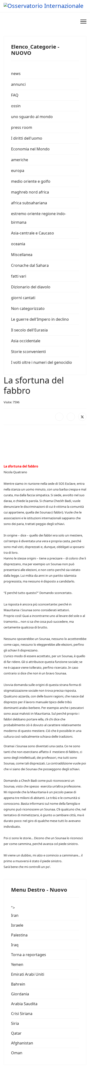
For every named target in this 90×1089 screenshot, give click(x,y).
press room (21, 127)
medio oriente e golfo (30, 181)
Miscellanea (21, 254)
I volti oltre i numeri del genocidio (41, 362)
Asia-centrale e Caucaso (32, 233)
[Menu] (83, 21)
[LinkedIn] (71, 417)
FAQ (14, 95)
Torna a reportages (28, 954)
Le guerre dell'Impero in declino (40, 319)
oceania (18, 243)
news (16, 73)
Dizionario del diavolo (30, 287)
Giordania (20, 994)
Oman (16, 1052)
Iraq (14, 944)
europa (17, 170)
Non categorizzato (28, 308)
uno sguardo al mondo (32, 116)
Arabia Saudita (24, 1003)
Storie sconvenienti (28, 351)
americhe (19, 159)
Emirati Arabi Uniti (27, 974)
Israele (17, 925)
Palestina (19, 935)
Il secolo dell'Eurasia (29, 330)
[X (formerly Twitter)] (82, 417)
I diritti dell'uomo (26, 138)
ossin (16, 105)
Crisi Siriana (21, 1013)
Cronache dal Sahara (30, 265)
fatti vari (18, 276)
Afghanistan (22, 1043)
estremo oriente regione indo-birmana (38, 218)
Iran (14, 915)
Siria (15, 1023)
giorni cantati (23, 297)
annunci (18, 84)
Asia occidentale (25, 340)
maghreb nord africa (30, 192)
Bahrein (18, 984)
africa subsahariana (29, 202)
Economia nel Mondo (30, 149)
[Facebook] (59, 417)
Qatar (16, 1033)
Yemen (17, 964)
